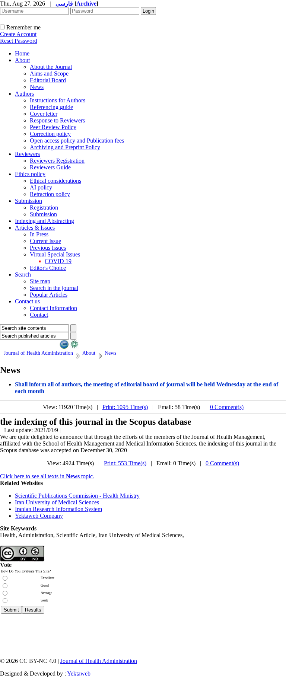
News (37, 87)
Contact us (27, 301)
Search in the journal (54, 288)
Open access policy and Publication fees (77, 140)
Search (23, 274)
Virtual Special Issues (55, 254)
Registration (44, 207)
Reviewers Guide (50, 167)
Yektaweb (78, 673)
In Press (39, 234)
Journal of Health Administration (98, 661)
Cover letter (43, 114)
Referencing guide (51, 107)
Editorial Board (48, 80)
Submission (28, 201)
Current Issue (45, 241)
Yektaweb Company (39, 516)
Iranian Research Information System (58, 509)
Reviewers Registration (57, 160)
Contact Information (53, 308)
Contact (39, 315)
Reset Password (18, 41)
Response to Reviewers (57, 120)
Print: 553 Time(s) (125, 463)
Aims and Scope (49, 73)
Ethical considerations (55, 181)
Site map (40, 281)
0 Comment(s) (227, 407)
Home (22, 53)
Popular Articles (48, 294)
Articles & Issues (35, 227)
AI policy (41, 187)
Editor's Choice (48, 268)
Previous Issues (48, 248)
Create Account (18, 34)
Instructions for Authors (57, 100)
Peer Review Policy (53, 127)
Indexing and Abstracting (44, 221)
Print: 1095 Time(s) (125, 407)
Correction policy (50, 134)
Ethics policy (30, 174)
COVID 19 (58, 261)
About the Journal (51, 67)
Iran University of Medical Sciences (57, 502)
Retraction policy (50, 194)
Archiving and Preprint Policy (65, 147)
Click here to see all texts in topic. (47, 476)
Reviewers (27, 154)
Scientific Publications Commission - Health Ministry (77, 495)
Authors (24, 93)
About (22, 60)
